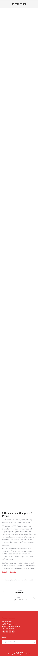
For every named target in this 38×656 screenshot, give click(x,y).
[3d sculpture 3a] (19, 277)
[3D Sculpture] (19, 131)
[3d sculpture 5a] (19, 347)
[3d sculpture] (19, 440)
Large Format (15, 580)
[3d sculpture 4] (19, 84)
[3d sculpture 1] (19, 38)
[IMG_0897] (19, 485)
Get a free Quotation (9, 572)
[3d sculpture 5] (19, 308)
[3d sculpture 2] (19, 218)
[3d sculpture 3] (19, 250)
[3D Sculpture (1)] (19, 405)
